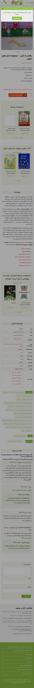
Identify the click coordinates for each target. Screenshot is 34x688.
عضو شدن (17, 18)
